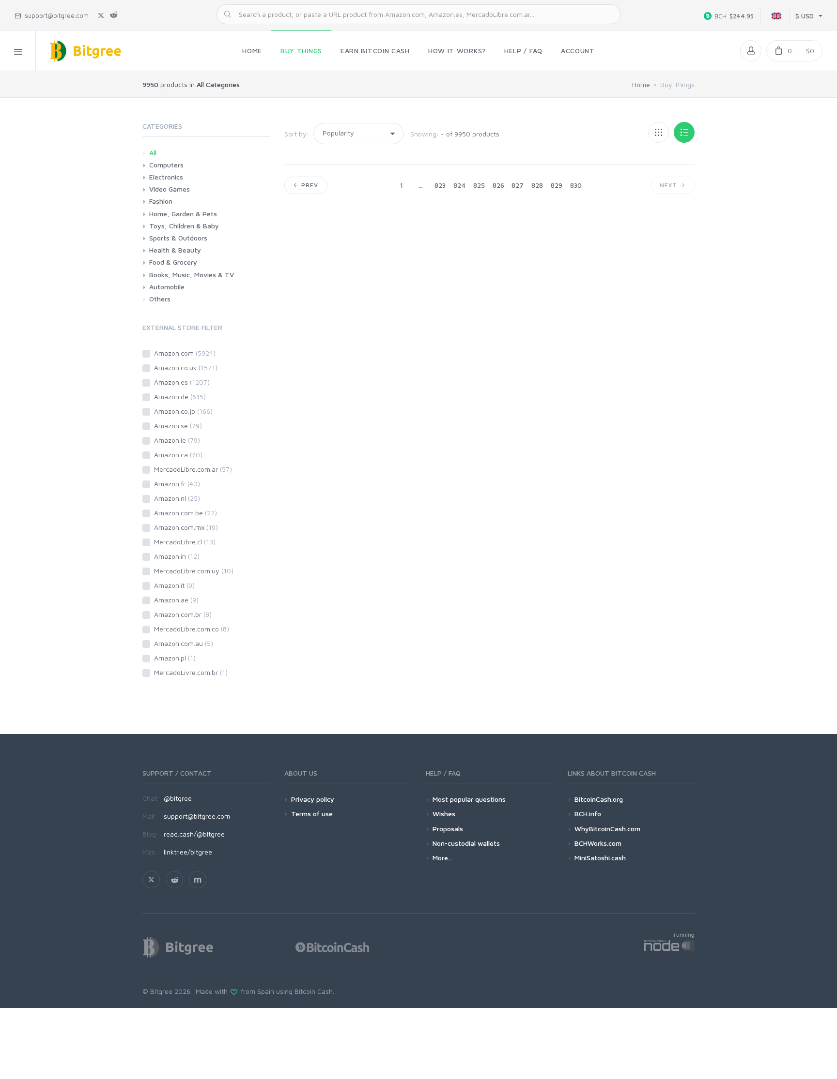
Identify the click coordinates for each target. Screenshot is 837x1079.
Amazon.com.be (185, 513)
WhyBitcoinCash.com (607, 828)
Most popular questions (469, 799)
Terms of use (312, 813)
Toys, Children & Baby (184, 226)
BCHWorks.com (597, 843)
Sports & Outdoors (178, 238)
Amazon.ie (177, 440)
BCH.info (587, 813)
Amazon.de (180, 396)
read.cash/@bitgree (194, 834)
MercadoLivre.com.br (191, 672)
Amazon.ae (176, 600)
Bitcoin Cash (313, 991)
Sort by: (296, 134)
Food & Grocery (173, 262)
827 (518, 185)
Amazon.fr (177, 484)
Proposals (448, 828)
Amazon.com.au (183, 643)
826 (498, 185)
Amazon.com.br (183, 614)
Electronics (166, 177)
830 (576, 185)
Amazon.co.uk (185, 367)
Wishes (444, 813)
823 (440, 185)
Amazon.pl (175, 658)
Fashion (160, 201)
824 (459, 185)
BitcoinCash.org (598, 799)
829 (556, 185)
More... (442, 858)
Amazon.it (174, 585)
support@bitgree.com (197, 816)
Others (159, 299)
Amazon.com (185, 353)
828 (537, 185)
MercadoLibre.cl (185, 542)
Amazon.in (177, 556)
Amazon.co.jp (183, 411)
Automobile (167, 287)
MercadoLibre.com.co (191, 629)
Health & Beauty (175, 250)
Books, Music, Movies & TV (191, 274)
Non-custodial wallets (466, 843)
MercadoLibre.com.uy (193, 571)
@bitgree (178, 798)
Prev (308, 185)
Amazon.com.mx (186, 527)
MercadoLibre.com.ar (193, 469)
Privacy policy (312, 799)
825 (479, 185)
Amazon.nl (177, 498)
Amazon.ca (178, 454)
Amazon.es (182, 382)
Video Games (169, 189)
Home (641, 84)
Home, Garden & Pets (183, 214)
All (152, 153)
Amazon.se (178, 425)
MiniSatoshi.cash (600, 858)
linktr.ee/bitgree (188, 852)
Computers (166, 165)
